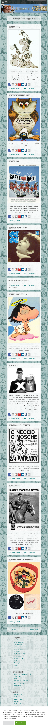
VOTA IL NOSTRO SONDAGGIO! (18, 280)
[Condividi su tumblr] (26, 84)
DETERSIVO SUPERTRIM (19, 294)
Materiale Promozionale (21, 647)
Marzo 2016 (17, 706)
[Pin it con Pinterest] (19, 84)
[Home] (3, 2)
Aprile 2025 (17, 697)
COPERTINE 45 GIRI (19, 683)
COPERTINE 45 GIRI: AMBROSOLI (22, 559)
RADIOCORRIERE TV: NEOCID (20, 425)
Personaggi (17, 651)
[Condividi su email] (29, 84)
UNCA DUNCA (15, 26)
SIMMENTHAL (18, 685)
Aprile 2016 (17, 703)
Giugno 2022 (18, 699)
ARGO (15, 678)
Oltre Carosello (18, 649)
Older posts (12, 629)
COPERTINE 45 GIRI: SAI (19, 227)
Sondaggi (17, 663)
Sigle (15, 660)
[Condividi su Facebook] (9, 84)
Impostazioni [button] (8, 723)
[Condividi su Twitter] (13, 84)
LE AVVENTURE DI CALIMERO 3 (21, 95)
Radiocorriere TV (19, 656)
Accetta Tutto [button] (20, 723)
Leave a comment (29, 88)
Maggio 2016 (18, 701)
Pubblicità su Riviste (20, 653)
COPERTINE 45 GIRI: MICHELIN (22, 681)
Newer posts (35, 629)
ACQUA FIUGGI (16, 485)
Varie (15, 665)
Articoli (16, 640)
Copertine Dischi (19, 642)
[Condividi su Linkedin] (22, 84)
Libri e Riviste (18, 644)
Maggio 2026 (18, 694)
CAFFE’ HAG (15, 161)
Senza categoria (19, 658)
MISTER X (14, 365)
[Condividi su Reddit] (16, 84)
